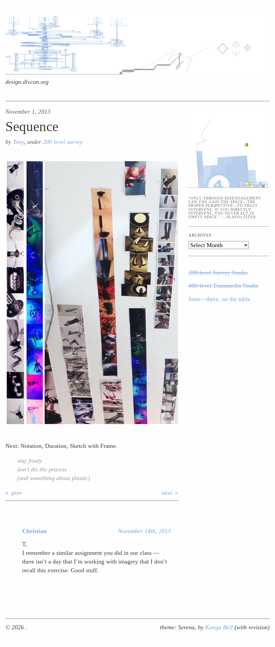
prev (16, 492)
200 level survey (62, 141)
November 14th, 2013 (144, 531)
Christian (34, 531)
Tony (18, 141)
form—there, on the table (219, 299)
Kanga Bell (219, 627)
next (167, 492)
